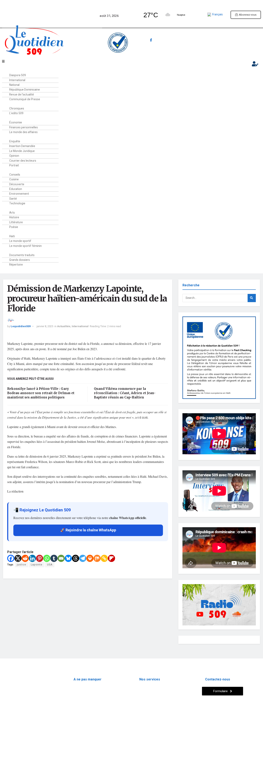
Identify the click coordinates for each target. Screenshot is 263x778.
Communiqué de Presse (24, 99)
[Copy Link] (104, 558)
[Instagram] (169, 41)
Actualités (63, 326)
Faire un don (231, 43)
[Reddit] (25, 558)
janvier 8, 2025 (45, 326)
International (80, 326)
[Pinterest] (39, 558)
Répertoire (16, 264)
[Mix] (97, 558)
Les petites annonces (153, 695)
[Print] (89, 558)
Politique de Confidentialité (21, 744)
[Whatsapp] (142, 41)
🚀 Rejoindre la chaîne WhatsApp (88, 530)
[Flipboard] (111, 558)
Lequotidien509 (21, 326)
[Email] (61, 558)
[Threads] (75, 558)
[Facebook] (151, 41)
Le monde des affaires (23, 132)
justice (21, 564)
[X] (18, 558)
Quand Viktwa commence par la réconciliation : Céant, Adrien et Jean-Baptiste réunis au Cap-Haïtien (125, 393)
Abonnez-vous (247, 15)
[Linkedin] (32, 558)
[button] (118, 61)
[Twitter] (160, 41)
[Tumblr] (54, 558)
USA (49, 564)
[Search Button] (252, 298)
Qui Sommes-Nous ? (16, 734)
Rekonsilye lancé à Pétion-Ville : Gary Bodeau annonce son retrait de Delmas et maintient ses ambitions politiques (40, 393)
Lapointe (36, 564)
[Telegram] (177, 41)
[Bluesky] (68, 558)
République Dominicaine (89, 695)
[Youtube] (186, 41)
